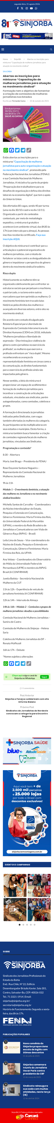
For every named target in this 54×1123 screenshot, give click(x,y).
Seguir (44, 677)
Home (5, 59)
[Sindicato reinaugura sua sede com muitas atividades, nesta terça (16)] (11, 1090)
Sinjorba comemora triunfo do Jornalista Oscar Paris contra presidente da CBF (35, 1069)
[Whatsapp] (36, 8)
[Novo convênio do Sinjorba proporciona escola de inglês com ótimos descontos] (11, 1047)
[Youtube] (31, 8)
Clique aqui (17, 675)
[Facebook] (17, 8)
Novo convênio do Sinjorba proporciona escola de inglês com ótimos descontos (35, 1048)
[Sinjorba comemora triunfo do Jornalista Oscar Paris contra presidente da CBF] (11, 1069)
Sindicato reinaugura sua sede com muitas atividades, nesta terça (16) (36, 1090)
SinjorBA (17, 59)
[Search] (51, 49)
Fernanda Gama (18, 101)
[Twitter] (22, 8)
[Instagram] (27, 8)
